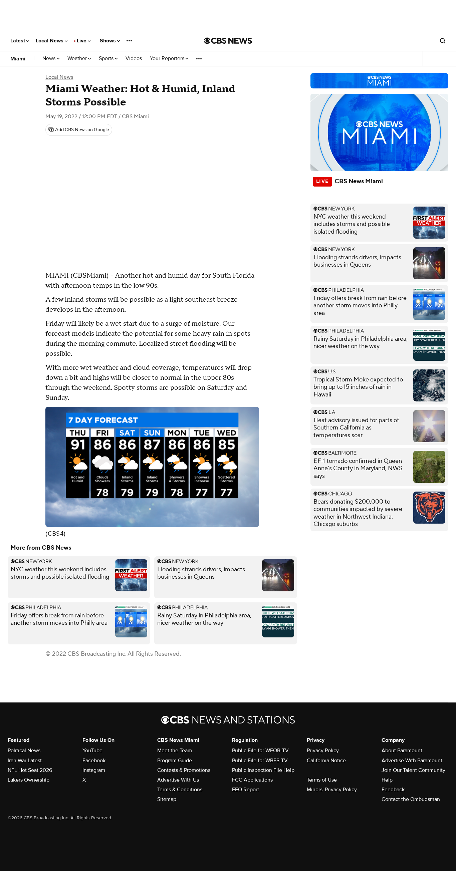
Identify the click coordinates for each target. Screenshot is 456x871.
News (49, 58)
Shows (108, 40)
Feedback (393, 789)
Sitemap (166, 799)
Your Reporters (168, 58)
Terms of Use (322, 780)
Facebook (93, 760)
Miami (17, 58)
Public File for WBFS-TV (260, 760)
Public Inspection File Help (263, 770)
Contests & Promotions (183, 770)
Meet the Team (174, 750)
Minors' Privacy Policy (332, 789)
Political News (24, 750)
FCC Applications (252, 780)
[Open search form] (443, 41)
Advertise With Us (178, 780)
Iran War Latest (25, 760)
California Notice (326, 760)
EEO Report (245, 789)
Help (387, 780)
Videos (134, 58)
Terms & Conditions (179, 789)
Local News (50, 40)
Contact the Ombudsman (411, 799)
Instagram (93, 770)
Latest (18, 40)
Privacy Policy (323, 750)
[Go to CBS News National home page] (228, 40)
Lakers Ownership (28, 780)
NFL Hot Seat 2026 (30, 770)
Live (82, 40)
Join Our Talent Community (413, 770)
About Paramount (402, 750)
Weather (77, 58)
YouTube (92, 750)
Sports (107, 58)
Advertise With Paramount (412, 760)
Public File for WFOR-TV (260, 750)
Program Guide (174, 760)
